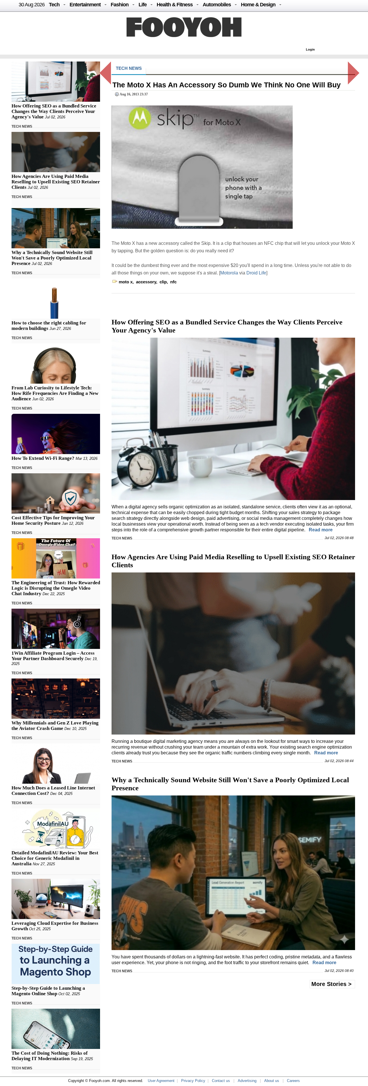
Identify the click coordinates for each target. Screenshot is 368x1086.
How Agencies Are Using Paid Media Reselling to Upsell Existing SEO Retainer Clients (56, 182)
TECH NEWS (22, 126)
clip (163, 281)
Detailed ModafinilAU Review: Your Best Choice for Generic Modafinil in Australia (55, 858)
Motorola (229, 272)
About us (271, 1081)
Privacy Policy (193, 1081)
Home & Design (258, 4)
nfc (173, 281)
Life (143, 4)
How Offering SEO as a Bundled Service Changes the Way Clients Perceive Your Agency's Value (54, 111)
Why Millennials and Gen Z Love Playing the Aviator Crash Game (55, 725)
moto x (126, 281)
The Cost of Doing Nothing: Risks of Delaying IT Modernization (50, 1055)
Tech (54, 4)
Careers (293, 1081)
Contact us (221, 1081)
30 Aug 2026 (32, 4)
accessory (146, 281)
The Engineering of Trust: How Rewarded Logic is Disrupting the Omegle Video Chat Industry (56, 588)
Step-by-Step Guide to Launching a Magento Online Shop (48, 990)
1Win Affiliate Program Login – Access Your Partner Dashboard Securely (53, 655)
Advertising (247, 1081)
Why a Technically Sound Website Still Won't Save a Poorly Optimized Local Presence (52, 258)
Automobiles (217, 4)
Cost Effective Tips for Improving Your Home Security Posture (53, 520)
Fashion (120, 4)
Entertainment (85, 4)
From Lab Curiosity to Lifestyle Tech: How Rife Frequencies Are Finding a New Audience (55, 393)
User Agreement (161, 1081)
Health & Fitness (175, 4)
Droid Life (256, 272)
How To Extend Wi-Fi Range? (43, 458)
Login (310, 49)
